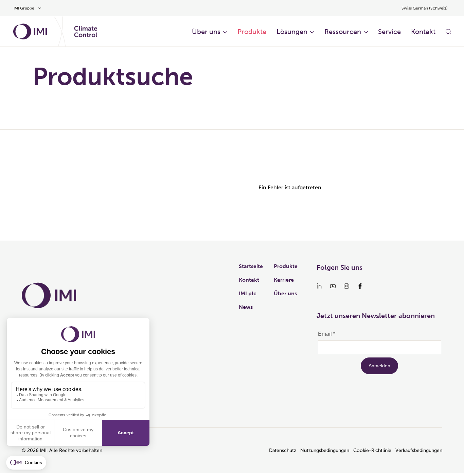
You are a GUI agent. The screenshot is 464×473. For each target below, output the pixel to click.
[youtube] (333, 286)
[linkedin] (319, 286)
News (246, 307)
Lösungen (291, 32)
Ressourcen (342, 32)
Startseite (251, 266)
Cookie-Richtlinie (372, 450)
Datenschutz (282, 450)
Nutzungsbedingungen (324, 450)
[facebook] (360, 286)
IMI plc (247, 293)
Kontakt (423, 32)
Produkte (251, 32)
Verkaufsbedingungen (418, 450)
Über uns (206, 32)
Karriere (284, 280)
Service (389, 32)
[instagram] (346, 286)
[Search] (448, 32)
